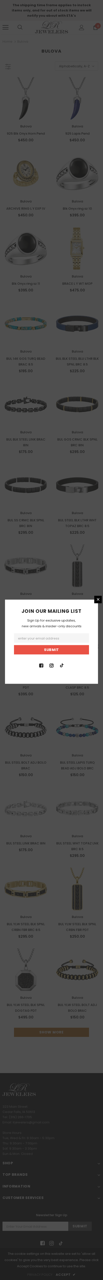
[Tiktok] (62, 665)
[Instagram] (51, 665)
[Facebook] (41, 665)
